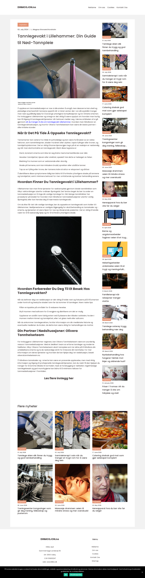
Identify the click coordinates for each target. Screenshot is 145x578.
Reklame (92, 7)
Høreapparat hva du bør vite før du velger (114, 204)
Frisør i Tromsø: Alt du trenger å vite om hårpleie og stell (113, 389)
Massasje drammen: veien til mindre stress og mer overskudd (113, 174)
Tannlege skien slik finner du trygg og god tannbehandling (113, 47)
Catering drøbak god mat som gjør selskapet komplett (114, 110)
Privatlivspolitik (75, 575)
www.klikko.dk (52, 562)
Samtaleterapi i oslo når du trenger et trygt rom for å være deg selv (114, 79)
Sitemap (95, 561)
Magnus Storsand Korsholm (44, 29)
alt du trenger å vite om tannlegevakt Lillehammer (48, 122)
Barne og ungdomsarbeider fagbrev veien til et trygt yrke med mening (114, 234)
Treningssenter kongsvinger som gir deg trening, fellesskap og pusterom (113, 142)
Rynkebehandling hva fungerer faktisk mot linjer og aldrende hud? (113, 358)
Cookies (110, 7)
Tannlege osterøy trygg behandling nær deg (114, 328)
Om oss (101, 7)
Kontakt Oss (122, 7)
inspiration (23, 25)
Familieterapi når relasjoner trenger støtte (111, 298)
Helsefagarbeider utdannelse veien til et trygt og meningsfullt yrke (113, 266)
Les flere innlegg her (59, 378)
